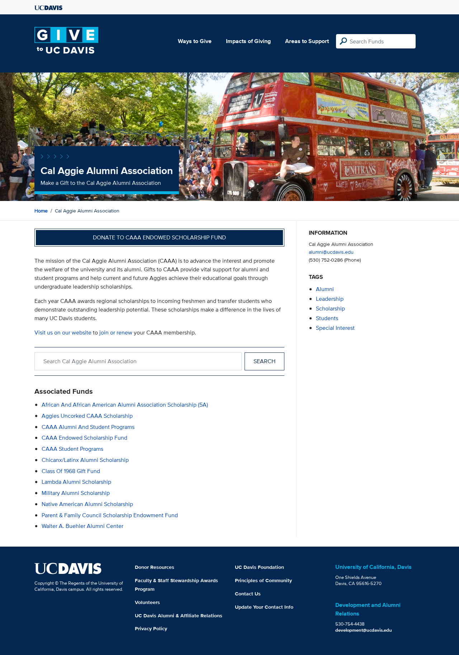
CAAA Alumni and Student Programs (88, 427)
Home (41, 210)
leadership (330, 299)
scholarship (330, 308)
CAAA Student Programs (72, 449)
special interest (335, 328)
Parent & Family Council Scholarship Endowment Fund (110, 515)
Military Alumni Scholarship (76, 493)
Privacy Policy (151, 628)
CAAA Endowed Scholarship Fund (84, 438)
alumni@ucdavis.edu (331, 252)
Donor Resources (154, 567)
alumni (325, 289)
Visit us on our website (62, 332)
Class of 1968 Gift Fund (71, 471)
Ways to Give (195, 41)
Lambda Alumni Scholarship (76, 482)
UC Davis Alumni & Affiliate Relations (178, 615)
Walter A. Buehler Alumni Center (82, 526)
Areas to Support (307, 41)
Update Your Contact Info (264, 606)
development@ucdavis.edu (363, 630)
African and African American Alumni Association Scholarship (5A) (125, 405)
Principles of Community (263, 580)
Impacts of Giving (248, 41)
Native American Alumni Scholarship (87, 504)
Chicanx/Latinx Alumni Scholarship (85, 460)
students (327, 318)
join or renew (115, 332)
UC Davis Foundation (259, 567)
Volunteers (147, 602)
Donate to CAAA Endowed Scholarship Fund (159, 237)
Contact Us (248, 593)
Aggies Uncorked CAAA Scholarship (87, 416)
